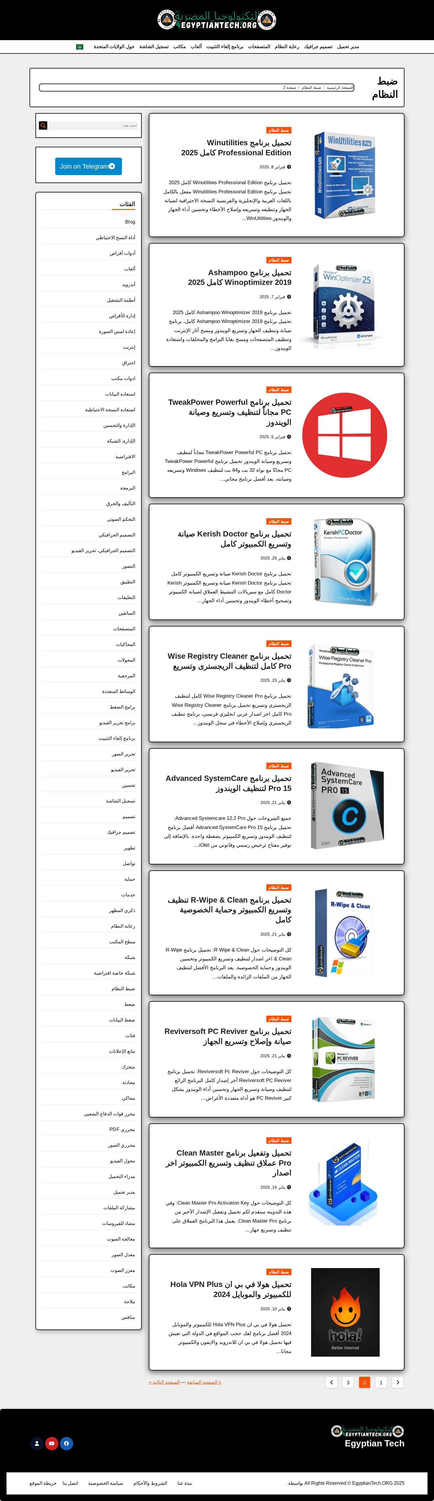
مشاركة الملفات (119, 1207)
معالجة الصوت (121, 1238)
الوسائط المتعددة (118, 691)
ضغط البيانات (122, 1019)
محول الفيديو (122, 1160)
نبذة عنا (184, 1483)
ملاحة (129, 1301)
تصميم (129, 816)
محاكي (128, 1098)
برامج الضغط (122, 706)
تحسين (128, 785)
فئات (130, 1035)
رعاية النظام (287, 46)
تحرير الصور (123, 753)
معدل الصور (123, 1254)
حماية (129, 879)
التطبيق (127, 581)
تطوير (129, 847)
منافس (128, 1317)
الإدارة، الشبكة (121, 440)
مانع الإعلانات (122, 1051)
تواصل (129, 863)
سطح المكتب (122, 941)
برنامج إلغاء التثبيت (224, 46)
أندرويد (128, 284)
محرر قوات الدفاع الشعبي (109, 1113)
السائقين (126, 613)
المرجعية (126, 675)
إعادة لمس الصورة (117, 331)
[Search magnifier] (43, 125)
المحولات (126, 660)
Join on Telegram (84, 166)
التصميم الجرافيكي (117, 534)
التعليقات (126, 597)
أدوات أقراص (122, 253)
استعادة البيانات (120, 394)
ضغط (129, 1004)
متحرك (128, 1066)
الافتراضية (125, 456)
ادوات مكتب (123, 378)
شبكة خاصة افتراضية (114, 972)
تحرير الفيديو (123, 769)
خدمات (128, 894)
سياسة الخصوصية (105, 1483)
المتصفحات (259, 46)
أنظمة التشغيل (121, 300)
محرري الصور (121, 1145)
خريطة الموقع (43, 1483)
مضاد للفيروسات (118, 1223)
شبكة (130, 957)
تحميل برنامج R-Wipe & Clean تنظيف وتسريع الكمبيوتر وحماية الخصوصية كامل (229, 909)
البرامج (128, 472)
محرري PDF (122, 1129)
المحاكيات (125, 644)
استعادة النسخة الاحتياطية (110, 409)
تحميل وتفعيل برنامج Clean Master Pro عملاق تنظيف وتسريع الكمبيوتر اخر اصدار (228, 1162)
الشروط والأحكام (150, 1483)
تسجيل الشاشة (154, 46)
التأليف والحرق (120, 503)
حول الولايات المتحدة (114, 46)
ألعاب (196, 46)
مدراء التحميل (121, 1176)
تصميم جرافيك (318, 46)
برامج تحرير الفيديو (117, 722)
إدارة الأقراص (122, 315)
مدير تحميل (348, 46)
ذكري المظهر (122, 910)
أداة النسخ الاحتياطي (115, 237)
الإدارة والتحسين (119, 425)
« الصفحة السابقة (204, 1382)
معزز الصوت (122, 1270)
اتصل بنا (70, 1483)
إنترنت (129, 347)
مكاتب (179, 46)
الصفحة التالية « (164, 1382)
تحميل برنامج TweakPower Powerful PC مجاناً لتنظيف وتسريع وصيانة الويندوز (229, 412)
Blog (130, 221)
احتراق (128, 362)
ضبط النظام (279, 130)
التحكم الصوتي (121, 519)
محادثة (128, 1082)
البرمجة (127, 487)
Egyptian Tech (374, 1443)
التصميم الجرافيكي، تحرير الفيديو (103, 550)
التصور (128, 566)
